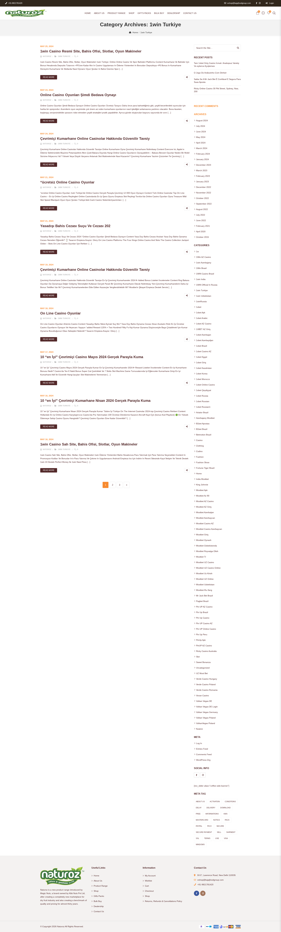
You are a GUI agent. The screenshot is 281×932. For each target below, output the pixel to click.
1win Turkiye (146, 32)
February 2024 (203, 154)
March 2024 (201, 148)
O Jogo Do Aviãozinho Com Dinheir (210, 73)
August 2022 (202, 209)
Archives (200, 114)
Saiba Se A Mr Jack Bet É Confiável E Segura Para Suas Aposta (217, 80)
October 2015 (202, 237)
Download (225, 808)
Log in (199, 743)
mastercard (202, 820)
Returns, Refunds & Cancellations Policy (163, 901)
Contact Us (189, 13)
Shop (131, 13)
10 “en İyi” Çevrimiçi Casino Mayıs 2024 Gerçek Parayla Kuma (91, 357)
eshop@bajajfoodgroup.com (239, 3)
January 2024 (202, 159)
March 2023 (201, 170)
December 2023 (203, 165)
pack (227, 820)
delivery (211, 808)
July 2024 (200, 126)
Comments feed (204, 754)
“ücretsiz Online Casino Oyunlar (67, 182)
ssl (197, 838)
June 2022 (201, 220)
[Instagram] (202, 775)
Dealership (173, 13)
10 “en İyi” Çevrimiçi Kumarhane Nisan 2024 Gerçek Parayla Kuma (95, 401)
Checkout (149, 891)
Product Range (116, 13)
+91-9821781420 (15, 3)
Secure (220, 826)
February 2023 (203, 176)
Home (88, 13)
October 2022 (202, 198)
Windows (200, 844)
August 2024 (202, 120)
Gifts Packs (144, 13)
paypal (199, 826)
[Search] (237, 48)
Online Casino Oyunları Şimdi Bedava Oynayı (78, 95)
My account (150, 875)
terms (207, 838)
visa (226, 838)
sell (219, 832)
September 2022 (204, 204)
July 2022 (200, 215)
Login (271, 3)
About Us (99, 13)
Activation (215, 802)
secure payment (204, 832)
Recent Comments (206, 106)
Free (198, 814)
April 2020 (200, 231)
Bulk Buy (159, 13)
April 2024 (200, 143)
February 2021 (203, 226)
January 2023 (202, 181)
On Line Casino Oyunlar (60, 313)
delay (199, 808)
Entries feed (202, 749)
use (217, 838)
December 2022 (203, 187)
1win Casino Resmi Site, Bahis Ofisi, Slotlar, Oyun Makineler (90, 51)
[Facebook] (196, 775)
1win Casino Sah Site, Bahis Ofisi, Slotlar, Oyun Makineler (88, 444)
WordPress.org (203, 760)
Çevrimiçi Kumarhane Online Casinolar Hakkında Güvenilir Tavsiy (95, 139)
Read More (48, 77)
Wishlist (148, 881)
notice (216, 820)
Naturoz (46, 56)
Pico (209, 826)
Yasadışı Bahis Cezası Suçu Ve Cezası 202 (75, 226)
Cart (147, 886)
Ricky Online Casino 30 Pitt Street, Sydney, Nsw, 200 (216, 90)
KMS (225, 814)
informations (212, 814)
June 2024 (201, 131)
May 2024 (200, 137)
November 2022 (203, 192)
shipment (230, 832)
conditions (230, 802)
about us (200, 802)
